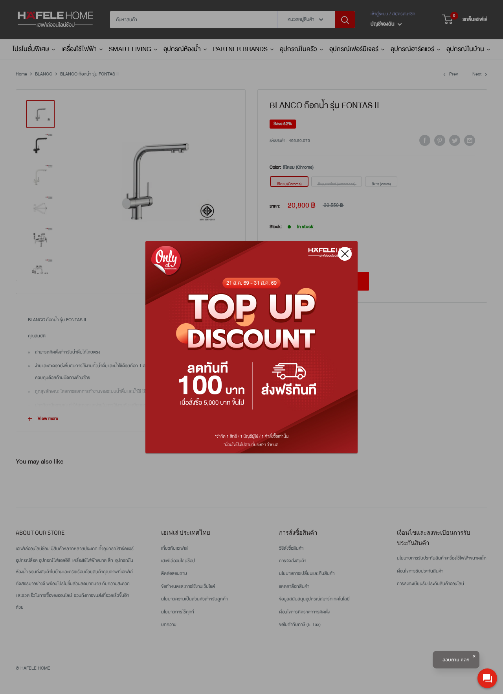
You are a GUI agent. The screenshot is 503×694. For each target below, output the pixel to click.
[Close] (345, 254)
